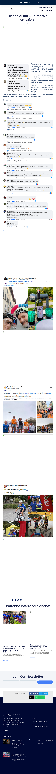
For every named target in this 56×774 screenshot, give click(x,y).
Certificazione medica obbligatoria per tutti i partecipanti (39, 647)
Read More (5, 660)
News (41, 10)
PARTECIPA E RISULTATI (45, 7)
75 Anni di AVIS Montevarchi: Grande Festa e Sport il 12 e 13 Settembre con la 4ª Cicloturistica (14, 649)
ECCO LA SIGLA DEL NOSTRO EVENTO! (45, 741)
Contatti (49, 10)
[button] (12, 9)
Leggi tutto (14, 747)
